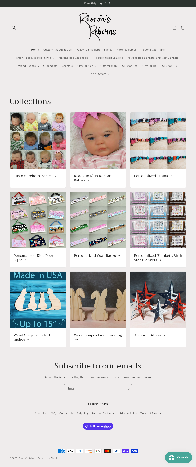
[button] (14, 27)
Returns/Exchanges (104, 413)
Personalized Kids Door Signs (33, 257)
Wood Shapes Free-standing (98, 335)
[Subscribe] (128, 388)
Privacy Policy (128, 413)
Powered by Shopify (48, 458)
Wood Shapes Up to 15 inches (33, 337)
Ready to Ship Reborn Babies (93, 178)
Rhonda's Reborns (28, 458)
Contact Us (66, 413)
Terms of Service (150, 413)
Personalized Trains (151, 176)
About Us (41, 413)
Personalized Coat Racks (95, 255)
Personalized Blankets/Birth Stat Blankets (158, 257)
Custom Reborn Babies (33, 176)
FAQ (53, 413)
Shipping (82, 413)
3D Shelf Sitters (147, 335)
